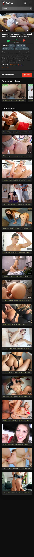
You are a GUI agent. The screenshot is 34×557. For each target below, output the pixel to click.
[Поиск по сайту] (30, 8)
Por (9, 3)
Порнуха (11, 45)
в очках (21, 65)
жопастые (14, 65)
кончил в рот (6, 68)
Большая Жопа (20, 45)
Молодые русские (8, 48)
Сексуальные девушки (21, 48)
